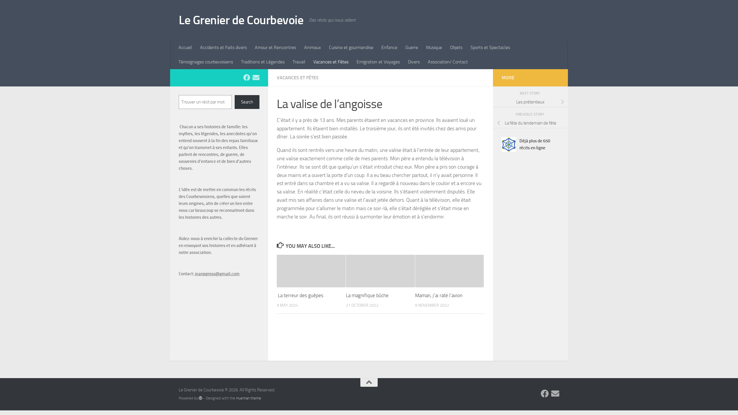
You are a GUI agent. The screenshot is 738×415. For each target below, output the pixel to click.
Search (247, 102)
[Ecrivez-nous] (256, 77)
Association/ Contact (448, 62)
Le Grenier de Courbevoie (241, 20)
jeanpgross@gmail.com (217, 273)
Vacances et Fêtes (331, 62)
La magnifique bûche (368, 295)
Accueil (185, 47)
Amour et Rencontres (275, 47)
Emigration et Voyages (378, 62)
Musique (434, 47)
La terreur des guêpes (300, 295)
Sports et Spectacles (490, 47)
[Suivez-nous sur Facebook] (246, 77)
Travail (299, 62)
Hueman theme (248, 398)
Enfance (389, 47)
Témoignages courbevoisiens (205, 62)
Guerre (411, 47)
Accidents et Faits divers (223, 47)
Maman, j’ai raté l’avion (438, 295)
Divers (414, 62)
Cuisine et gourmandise (351, 47)
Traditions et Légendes (263, 62)
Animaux (312, 47)
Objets (456, 47)
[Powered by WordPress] (200, 398)
